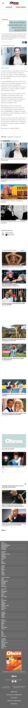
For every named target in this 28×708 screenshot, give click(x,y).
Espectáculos (3, 620)
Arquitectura (5, 19)
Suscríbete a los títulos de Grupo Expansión (14, 671)
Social (2, 601)
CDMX (2, 571)
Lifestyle (2, 585)
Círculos (3, 623)
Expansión (3, 551)
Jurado (2, 647)
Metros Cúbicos (15, 128)
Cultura (2, 628)
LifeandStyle (3, 563)
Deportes (3, 592)
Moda (2, 624)
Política (3, 565)
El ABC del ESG (3, 608)
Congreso (3, 569)
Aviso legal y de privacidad (14, 694)
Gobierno (3, 567)
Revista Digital (4, 586)
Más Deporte (3, 583)
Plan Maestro (9, 111)
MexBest (3, 638)
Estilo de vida (3, 636)
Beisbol (2, 579)
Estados (2, 572)
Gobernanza (3, 603)
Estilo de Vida (3, 646)
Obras (2, 542)
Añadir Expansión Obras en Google (8, 45)
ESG (2, 560)
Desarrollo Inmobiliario (21, 7)
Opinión (2, 573)
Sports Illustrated (5, 577)
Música (2, 595)
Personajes (3, 643)
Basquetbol (3, 582)
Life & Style (4, 588)
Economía (3, 555)
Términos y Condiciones (14, 700)
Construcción (9, 7)
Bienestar (3, 645)
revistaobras (13, 681)
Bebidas (2, 641)
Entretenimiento (4, 591)
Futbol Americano (4, 581)
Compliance (14, 697)
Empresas (3, 552)
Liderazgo (3, 614)
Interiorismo (3, 549)
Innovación (3, 606)
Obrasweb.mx (15, 681)
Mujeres (2, 562)
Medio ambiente (4, 600)
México (2, 568)
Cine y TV (2, 594)
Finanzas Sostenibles (5, 605)
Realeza (2, 622)
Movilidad (3, 604)
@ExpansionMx (10, 234)
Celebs (2, 635)
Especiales (3, 617)
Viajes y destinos (4, 642)
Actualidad (3, 613)
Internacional (3, 556)
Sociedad (2, 574)
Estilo (2, 590)
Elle (2, 631)
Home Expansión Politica (5, 554)
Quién (2, 619)
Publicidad (14, 691)
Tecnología (3, 558)
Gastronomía (3, 640)
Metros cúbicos (9, 232)
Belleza (2, 626)
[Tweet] (26, 42)
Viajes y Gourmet (4, 596)
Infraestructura (4, 546)
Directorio (14, 703)
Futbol (2, 578)
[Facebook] (23, 42)
